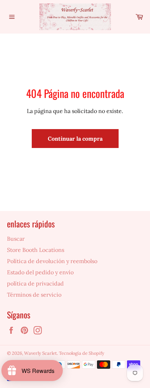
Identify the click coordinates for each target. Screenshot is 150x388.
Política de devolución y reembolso (52, 261)
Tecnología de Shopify (81, 353)
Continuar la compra (75, 138)
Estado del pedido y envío (40, 272)
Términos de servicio (34, 294)
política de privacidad (35, 283)
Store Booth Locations (35, 249)
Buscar (16, 238)
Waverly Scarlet (40, 353)
